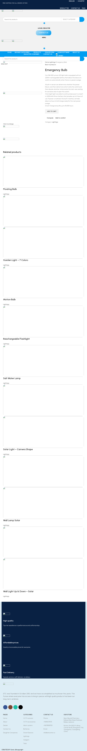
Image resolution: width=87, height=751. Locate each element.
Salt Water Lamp (12, 378)
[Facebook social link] (38, 5)
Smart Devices (28, 733)
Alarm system (28, 725)
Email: (46, 729)
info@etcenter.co (49, 733)
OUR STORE (68, 715)
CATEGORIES (27, 715)
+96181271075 (48, 722)
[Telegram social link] (49, 5)
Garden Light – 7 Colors (15, 260)
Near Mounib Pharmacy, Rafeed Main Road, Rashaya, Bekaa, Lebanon (73, 720)
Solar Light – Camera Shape (18, 449)
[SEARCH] (81, 19)
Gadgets (26, 740)
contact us (43, 33)
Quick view (42, 593)
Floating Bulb (10, 189)
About (5, 722)
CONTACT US (48, 715)
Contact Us (7, 729)
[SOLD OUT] (43, 171)
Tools (25, 743)
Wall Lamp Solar (11, 520)
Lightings (52, 62)
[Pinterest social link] (43, 5)
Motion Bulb (9, 299)
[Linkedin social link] (46, 5)
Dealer (5, 725)
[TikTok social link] (20, 707)
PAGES (5, 715)
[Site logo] (7, 13)
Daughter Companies (10, 733)
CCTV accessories (29, 722)
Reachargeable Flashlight (16, 338)
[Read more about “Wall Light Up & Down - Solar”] (38, 593)
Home (47, 62)
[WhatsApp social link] (15, 707)
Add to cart (51, 111)
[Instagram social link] (10, 707)
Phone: (46, 718)
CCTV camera (28, 718)
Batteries (26, 729)
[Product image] (43, 243)
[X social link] (40, 5)
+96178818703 (48, 725)
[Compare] (45, 593)
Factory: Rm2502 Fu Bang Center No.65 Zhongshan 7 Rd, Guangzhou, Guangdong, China (74, 728)
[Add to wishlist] (49, 593)
